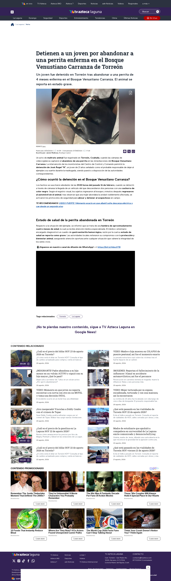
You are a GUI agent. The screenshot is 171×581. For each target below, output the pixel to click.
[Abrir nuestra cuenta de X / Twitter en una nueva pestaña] (13, 560)
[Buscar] (157, 11)
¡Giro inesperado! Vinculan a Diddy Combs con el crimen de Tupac (58, 410)
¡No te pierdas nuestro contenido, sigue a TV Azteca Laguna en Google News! (85, 329)
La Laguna (17, 18)
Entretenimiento (81, 18)
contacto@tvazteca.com (142, 558)
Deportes (82, 4)
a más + (145, 4)
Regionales (133, 4)
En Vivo (153, 18)
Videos (121, 4)
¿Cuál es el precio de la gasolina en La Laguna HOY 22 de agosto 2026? (56, 430)
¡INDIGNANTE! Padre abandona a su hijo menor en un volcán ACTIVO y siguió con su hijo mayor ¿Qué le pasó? (59, 373)
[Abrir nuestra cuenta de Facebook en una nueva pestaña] (28, 560)
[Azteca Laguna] (85, 12)
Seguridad (47, 18)
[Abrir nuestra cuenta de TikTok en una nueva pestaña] (23, 560)
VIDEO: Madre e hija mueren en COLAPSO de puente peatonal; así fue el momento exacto (136, 353)
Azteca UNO (56, 4)
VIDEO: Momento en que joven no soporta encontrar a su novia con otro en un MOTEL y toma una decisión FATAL (59, 393)
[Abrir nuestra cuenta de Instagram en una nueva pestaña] (18, 560)
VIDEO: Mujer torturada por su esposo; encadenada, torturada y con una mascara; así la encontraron (135, 393)
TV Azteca (41, 4)
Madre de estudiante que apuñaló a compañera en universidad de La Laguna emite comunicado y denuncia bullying (134, 431)
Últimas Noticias (131, 18)
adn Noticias (107, 4)
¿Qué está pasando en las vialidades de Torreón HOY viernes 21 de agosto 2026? (134, 449)
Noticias (94, 4)
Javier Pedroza (52, 153)
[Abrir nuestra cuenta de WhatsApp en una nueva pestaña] (33, 560)
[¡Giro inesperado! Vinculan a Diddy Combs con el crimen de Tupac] (21, 416)
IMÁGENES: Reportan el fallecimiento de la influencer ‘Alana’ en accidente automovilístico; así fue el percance (136, 373)
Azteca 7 (69, 4)
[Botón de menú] (12, 11)
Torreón (62, 316)
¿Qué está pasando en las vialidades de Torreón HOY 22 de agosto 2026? (133, 410)
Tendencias (100, 18)
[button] (148, 567)
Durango (32, 18)
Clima (114, 18)
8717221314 (137, 560)
